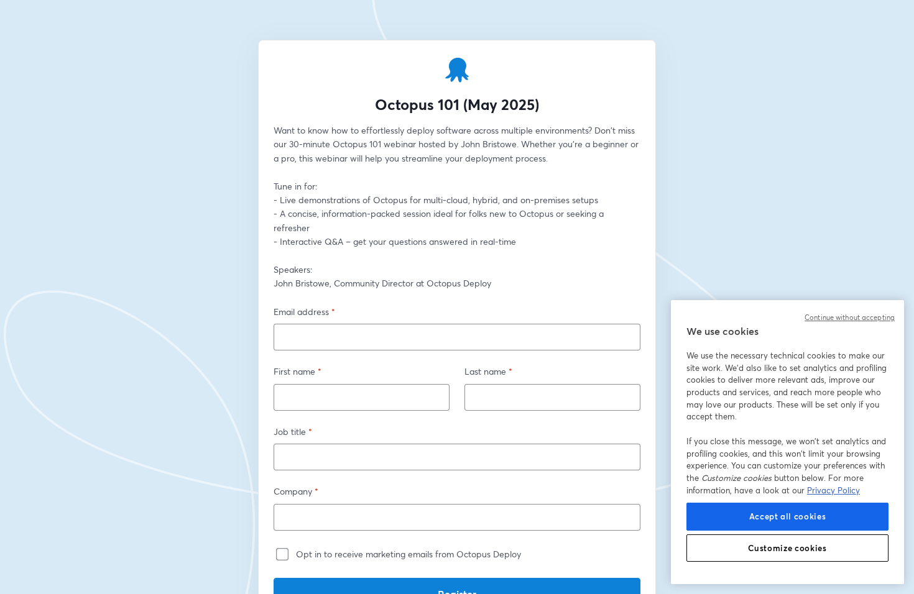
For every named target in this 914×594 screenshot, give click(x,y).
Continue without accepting (850, 317)
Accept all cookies (787, 516)
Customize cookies (787, 548)
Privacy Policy (833, 490)
